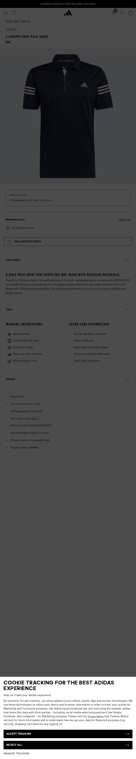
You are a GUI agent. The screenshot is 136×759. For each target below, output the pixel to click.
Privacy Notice (96, 716)
